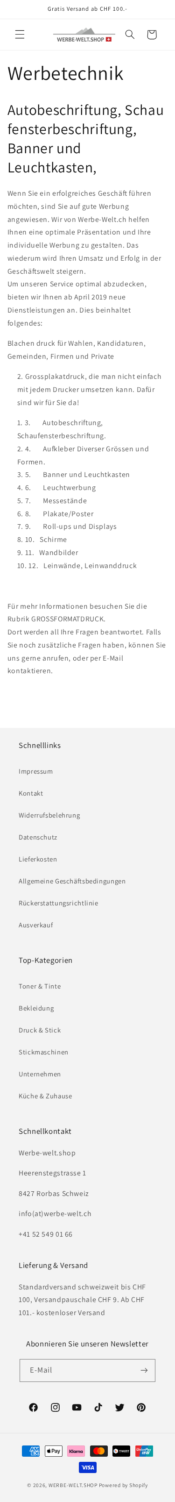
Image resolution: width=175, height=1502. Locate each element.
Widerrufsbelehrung (49, 815)
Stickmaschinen (44, 1051)
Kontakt (31, 793)
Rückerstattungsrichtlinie (58, 902)
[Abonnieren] (144, 1370)
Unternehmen (40, 1073)
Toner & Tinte (40, 986)
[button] (19, 34)
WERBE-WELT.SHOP (73, 1484)
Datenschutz (38, 837)
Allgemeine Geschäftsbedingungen (72, 880)
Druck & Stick (40, 1029)
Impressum (36, 771)
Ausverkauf (36, 924)
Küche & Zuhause (45, 1095)
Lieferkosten (38, 858)
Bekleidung (36, 1008)
